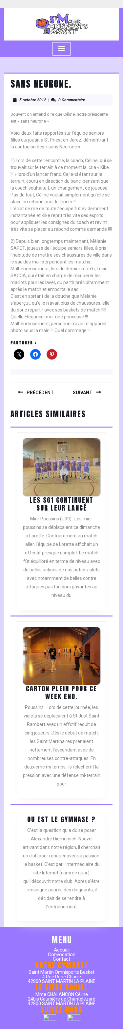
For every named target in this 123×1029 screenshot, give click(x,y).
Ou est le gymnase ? (61, 819)
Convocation (61, 954)
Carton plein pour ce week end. (61, 692)
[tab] (61, 49)
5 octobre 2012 (32, 100)
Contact (61, 959)
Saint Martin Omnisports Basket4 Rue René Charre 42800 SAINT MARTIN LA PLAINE (61, 977)
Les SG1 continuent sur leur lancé (61, 504)
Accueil (62, 950)
